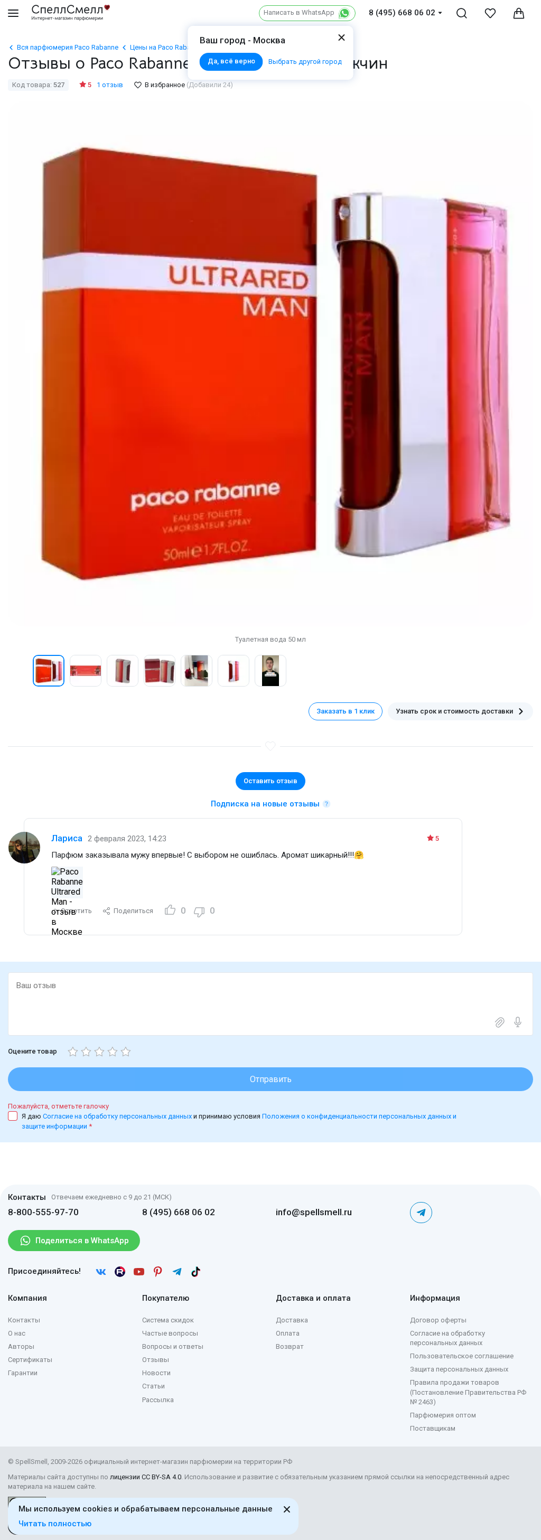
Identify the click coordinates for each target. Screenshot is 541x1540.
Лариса (66, 838)
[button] (19, 670)
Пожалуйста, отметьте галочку (58, 1106)
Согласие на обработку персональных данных (118, 1116)
